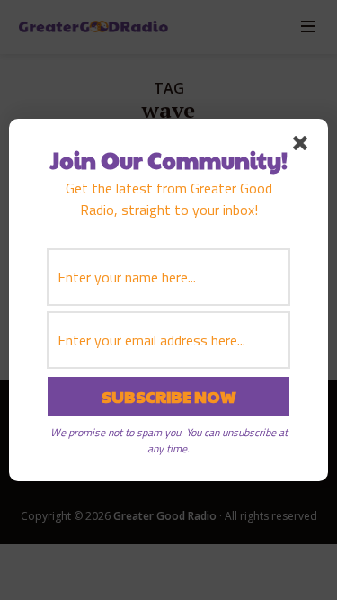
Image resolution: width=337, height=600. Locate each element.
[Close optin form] (304, 146)
